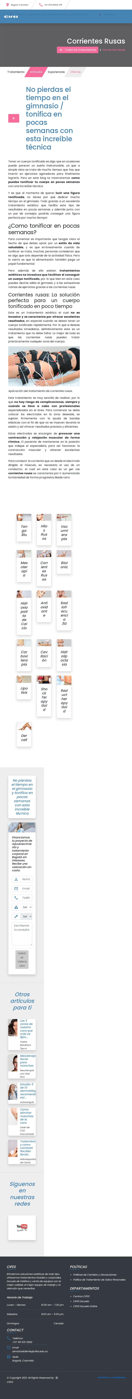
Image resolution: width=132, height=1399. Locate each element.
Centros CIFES (79, 1296)
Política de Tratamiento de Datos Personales (97, 1279)
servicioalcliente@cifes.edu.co (30, 1351)
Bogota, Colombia (17, 5)
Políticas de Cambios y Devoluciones (93, 1274)
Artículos (36, 72)
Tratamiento (16, 72)
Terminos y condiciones (111, 1377)
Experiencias (56, 72)
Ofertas (75, 72)
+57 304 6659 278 (50, 5)
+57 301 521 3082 (22, 1342)
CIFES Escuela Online (83, 1306)
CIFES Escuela (79, 1301)
